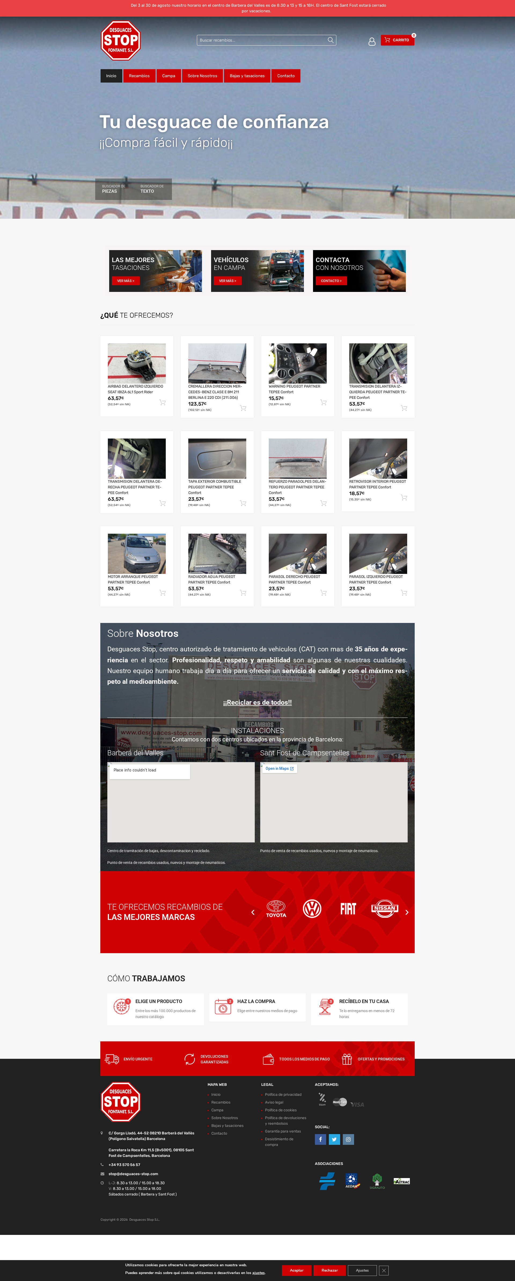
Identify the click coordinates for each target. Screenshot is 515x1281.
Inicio (111, 75)
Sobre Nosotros (202, 75)
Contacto (286, 75)
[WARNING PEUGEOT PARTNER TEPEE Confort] (298, 363)
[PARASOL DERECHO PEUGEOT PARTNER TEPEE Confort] (298, 553)
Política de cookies (281, 1110)
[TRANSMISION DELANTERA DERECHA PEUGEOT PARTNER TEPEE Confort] (137, 458)
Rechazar (330, 1270)
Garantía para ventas (283, 1131)
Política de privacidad (283, 1094)
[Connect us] (320, 1139)
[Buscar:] (266, 40)
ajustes (258, 1272)
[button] (252, 912)
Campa (168, 75)
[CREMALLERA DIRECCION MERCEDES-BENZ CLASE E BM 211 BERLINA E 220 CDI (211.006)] (217, 363)
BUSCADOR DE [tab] (113, 189)
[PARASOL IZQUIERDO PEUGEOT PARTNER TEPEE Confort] (378, 553)
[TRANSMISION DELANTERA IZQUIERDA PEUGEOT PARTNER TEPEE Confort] (378, 363)
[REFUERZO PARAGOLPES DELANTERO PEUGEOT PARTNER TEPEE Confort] (298, 459)
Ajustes (362, 1270)
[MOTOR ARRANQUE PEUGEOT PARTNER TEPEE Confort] (137, 553)
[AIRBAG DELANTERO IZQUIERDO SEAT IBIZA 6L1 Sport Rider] (137, 363)
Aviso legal (274, 1102)
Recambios (139, 75)
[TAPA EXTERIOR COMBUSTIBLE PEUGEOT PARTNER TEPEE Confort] (217, 458)
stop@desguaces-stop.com (133, 1174)
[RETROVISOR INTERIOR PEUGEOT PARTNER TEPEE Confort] (378, 458)
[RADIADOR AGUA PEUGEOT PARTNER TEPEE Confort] (217, 553)
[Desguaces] (121, 40)
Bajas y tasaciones (247, 75)
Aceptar (296, 1270)
